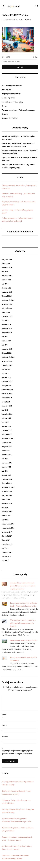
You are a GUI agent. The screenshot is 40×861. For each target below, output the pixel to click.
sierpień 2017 (7, 536)
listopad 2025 (7, 296)
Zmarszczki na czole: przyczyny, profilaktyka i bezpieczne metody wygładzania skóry (22, 586)
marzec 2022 (6, 418)
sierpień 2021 (7, 447)
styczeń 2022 (6, 426)
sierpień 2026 (7, 259)
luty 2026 (5, 284)
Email (4, 726)
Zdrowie (5, 114)
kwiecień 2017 (7, 552)
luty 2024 (5, 345)
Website (5, 737)
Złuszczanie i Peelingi (10, 118)
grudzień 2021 (7, 430)
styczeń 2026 (6, 288)
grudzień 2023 (7, 349)
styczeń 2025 (6, 325)
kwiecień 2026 (7, 276)
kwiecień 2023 (7, 365)
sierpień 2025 (7, 308)
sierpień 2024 (7, 333)
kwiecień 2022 (7, 414)
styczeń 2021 (6, 475)
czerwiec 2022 (7, 406)
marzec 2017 (6, 556)
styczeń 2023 (6, 377)
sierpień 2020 (7, 495)
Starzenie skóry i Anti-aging (12, 102)
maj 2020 (5, 508)
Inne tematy (6, 90)
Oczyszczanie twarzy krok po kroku (23, 640)
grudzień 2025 (7, 292)
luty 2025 (5, 320)
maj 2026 (5, 272)
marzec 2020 (6, 516)
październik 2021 (8, 438)
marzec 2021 (6, 467)
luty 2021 (5, 471)
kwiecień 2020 (7, 512)
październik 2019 (8, 524)
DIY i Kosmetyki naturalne (12, 86)
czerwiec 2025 (7, 316)
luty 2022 (5, 422)
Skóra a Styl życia (8, 98)
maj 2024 (5, 337)
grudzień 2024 (7, 329)
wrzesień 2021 (7, 442)
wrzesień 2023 (7, 361)
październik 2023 (8, 357)
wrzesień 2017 (7, 532)
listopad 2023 (7, 353)
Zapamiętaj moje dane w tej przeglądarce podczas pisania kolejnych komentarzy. (17, 752)
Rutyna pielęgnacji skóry (11, 94)
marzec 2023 (6, 369)
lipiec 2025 (6, 312)
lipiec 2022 (6, 402)
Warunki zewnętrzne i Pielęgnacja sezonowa (18, 110)
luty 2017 (5, 560)
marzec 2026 (6, 280)
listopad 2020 (7, 483)
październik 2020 (8, 487)
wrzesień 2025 (7, 304)
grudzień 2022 (7, 381)
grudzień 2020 (7, 479)
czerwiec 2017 (7, 544)
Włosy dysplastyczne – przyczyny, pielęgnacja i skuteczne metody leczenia (23, 623)
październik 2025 (8, 300)
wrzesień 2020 (7, 491)
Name (4, 714)
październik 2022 (8, 390)
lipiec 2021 (6, 451)
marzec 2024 (6, 341)
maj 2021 (5, 459)
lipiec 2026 (6, 263)
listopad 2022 (7, 386)
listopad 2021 (7, 434)
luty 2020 (5, 520)
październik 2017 (8, 528)
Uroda (4, 106)
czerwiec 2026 (7, 268)
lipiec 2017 (6, 540)
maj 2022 (5, 410)
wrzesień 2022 (7, 394)
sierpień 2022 (7, 398)
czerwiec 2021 (7, 455)
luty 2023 (5, 373)
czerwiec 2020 (7, 503)
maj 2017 (5, 548)
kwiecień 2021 (7, 463)
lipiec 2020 (6, 499)
